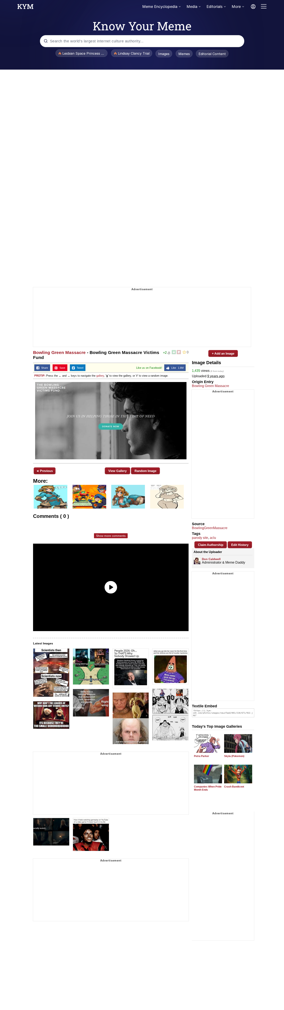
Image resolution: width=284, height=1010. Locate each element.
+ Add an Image (223, 353)
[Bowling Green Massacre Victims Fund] (111, 420)
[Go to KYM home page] (25, 8)
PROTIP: (39, 375)
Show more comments (111, 535)
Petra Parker (201, 756)
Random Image (145, 471)
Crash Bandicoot (234, 786)
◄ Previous (44, 471)
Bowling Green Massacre (59, 352)
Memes (184, 54)
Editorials (214, 6)
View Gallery (117, 471)
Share (43, 367)
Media (191, 6)
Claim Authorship (210, 545)
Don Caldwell (211, 559)
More (236, 6)
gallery (100, 375)
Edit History (239, 545)
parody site (200, 537)
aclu (213, 537)
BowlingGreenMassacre (209, 528)
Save (61, 367)
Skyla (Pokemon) (234, 756)
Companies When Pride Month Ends (208, 788)
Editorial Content (212, 54)
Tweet (79, 367)
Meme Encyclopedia (159, 6)
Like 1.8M (176, 367)
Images (163, 54)
